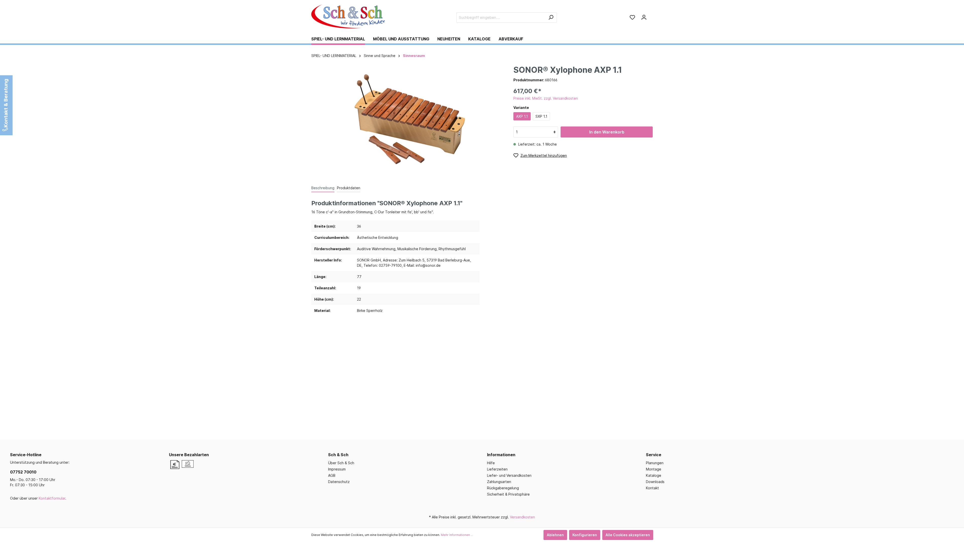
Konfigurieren (584, 535)
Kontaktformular (52, 498)
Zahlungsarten (499, 482)
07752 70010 (23, 472)
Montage (653, 469)
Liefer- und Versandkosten (509, 475)
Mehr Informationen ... (457, 535)
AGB (331, 475)
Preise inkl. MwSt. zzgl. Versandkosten (545, 98)
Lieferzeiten (497, 469)
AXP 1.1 (522, 116)
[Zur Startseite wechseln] (349, 16)
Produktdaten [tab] (348, 188)
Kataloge (653, 475)
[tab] (322, 187)
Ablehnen (555, 535)
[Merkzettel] (632, 17)
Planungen (655, 463)
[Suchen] (551, 17)
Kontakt (652, 488)
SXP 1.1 (541, 116)
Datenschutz (339, 482)
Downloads (655, 482)
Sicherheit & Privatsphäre (508, 494)
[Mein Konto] (644, 17)
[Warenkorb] (651, 15)
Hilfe (491, 463)
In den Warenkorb (606, 131)
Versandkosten (522, 517)
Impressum (337, 469)
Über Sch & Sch (341, 463)
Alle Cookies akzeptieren (628, 535)
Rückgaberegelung (503, 488)
